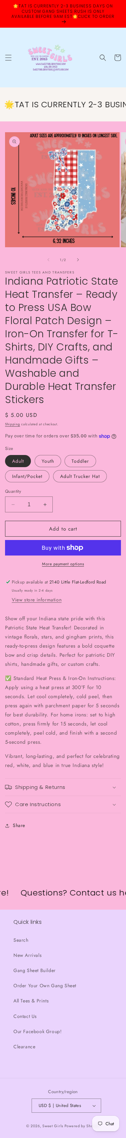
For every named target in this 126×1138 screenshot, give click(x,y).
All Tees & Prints (31, 1000)
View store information (36, 599)
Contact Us (25, 1016)
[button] (8, 57)
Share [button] (19, 825)
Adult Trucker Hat (80, 476)
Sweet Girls (52, 1126)
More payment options (63, 564)
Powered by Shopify (82, 1126)
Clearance (24, 1046)
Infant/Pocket (27, 476)
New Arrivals (27, 955)
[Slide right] (78, 259)
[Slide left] (48, 259)
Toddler (80, 461)
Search (21, 940)
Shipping (12, 424)
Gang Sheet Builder (34, 970)
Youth (48, 461)
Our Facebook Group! (37, 1031)
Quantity (13, 491)
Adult (18, 461)
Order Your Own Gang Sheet (44, 985)
